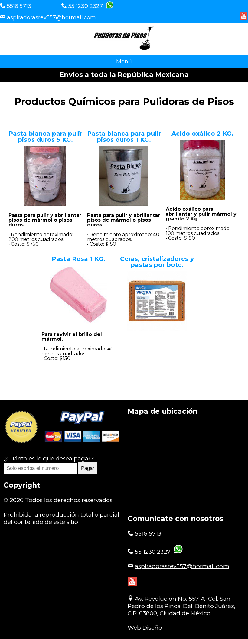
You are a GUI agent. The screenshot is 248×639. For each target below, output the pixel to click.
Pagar (87, 468)
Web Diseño (145, 627)
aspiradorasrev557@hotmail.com (51, 17)
